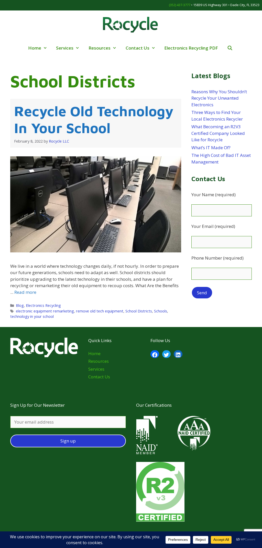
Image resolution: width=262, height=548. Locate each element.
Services (64, 48)
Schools (160, 311)
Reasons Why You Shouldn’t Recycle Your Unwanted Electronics (219, 98)
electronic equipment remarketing (45, 311)
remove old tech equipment (99, 311)
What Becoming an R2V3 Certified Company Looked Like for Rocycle (218, 133)
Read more (25, 292)
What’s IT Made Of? (211, 147)
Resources (100, 48)
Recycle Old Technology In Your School (93, 119)
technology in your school (32, 316)
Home (34, 48)
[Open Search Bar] (230, 48)
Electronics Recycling (43, 305)
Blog (20, 305)
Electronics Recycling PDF (191, 48)
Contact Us (137, 48)
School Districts (138, 311)
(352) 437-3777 (179, 5)
